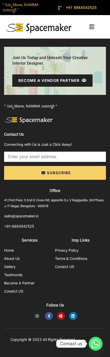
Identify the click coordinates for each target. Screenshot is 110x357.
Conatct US (13, 291)
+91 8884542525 (81, 7)
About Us (12, 258)
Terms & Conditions (71, 258)
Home (9, 250)
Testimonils (13, 275)
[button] (91, 26)
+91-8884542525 (19, 226)
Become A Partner (19, 283)
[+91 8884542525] (60, 7)
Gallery (10, 266)
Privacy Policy (67, 250)
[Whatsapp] (96, 344)
